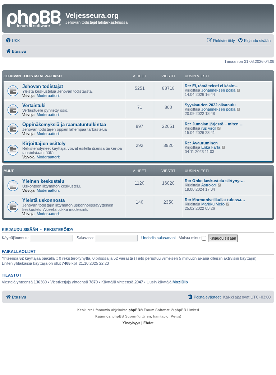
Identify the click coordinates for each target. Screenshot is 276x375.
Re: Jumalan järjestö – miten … (214, 124)
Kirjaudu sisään (20, 229)
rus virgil (208, 128)
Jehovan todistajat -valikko (33, 76)
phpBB (134, 310)
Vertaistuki (34, 105)
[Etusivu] (34, 17)
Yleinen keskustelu (43, 181)
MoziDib (180, 282)
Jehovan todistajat (42, 86)
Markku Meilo (213, 204)
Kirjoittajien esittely (43, 143)
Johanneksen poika (218, 90)
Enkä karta (210, 147)
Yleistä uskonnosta (43, 200)
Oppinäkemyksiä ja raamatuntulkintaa (64, 124)
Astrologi (208, 185)
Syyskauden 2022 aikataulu (210, 105)
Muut (9, 171)
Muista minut (190, 238)
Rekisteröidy (58, 229)
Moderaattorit (48, 95)
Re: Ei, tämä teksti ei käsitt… (212, 86)
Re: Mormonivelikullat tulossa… (215, 200)
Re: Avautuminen (201, 143)
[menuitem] (12, 40)
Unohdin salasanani (158, 238)
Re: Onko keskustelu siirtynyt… (215, 181)
